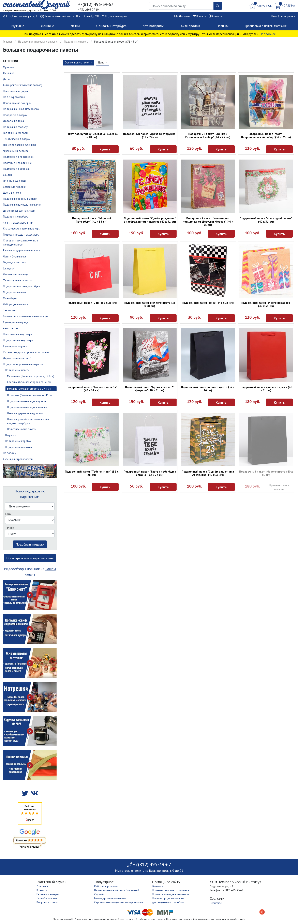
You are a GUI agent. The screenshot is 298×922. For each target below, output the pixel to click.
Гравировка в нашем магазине (266, 26)
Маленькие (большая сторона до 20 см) (30, 376)
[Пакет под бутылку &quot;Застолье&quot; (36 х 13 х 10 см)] (92, 102)
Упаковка (157, 886)
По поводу (9, 453)
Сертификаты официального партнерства (118, 902)
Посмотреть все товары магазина (30, 558)
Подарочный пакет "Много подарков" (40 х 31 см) (266, 304)
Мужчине (17, 26)
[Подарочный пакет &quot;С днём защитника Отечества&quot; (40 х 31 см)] (208, 439)
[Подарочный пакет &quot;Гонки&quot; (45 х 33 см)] (208, 271)
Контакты (216, 16)
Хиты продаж (190, 26)
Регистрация (287, 16)
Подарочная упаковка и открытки (38, 41)
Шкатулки (8, 268)
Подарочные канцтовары (18, 340)
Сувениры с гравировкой (18, 459)
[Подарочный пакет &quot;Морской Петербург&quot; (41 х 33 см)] (92, 186)
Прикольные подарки (16, 91)
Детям (75, 26)
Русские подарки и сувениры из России (26, 352)
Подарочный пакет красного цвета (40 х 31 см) (266, 388)
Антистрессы (10, 328)
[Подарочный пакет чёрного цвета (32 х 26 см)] (208, 355)
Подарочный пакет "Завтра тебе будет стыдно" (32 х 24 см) (149, 473)
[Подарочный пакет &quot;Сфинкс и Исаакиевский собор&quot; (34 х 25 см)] (208, 102)
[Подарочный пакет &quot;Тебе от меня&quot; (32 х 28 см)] (92, 439)
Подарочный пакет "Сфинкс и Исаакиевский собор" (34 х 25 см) (207, 135)
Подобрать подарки (30, 544)
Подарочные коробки (18, 441)
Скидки (7, 175)
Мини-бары (10, 298)
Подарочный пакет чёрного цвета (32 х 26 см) (208, 388)
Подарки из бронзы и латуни (20, 198)
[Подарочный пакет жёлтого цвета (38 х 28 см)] (150, 271)
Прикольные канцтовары (17, 334)
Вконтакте (216, 903)
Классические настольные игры (21, 228)
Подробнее (267, 34)
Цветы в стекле (12, 192)
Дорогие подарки (14, 121)
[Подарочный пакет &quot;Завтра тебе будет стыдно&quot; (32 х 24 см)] (150, 439)
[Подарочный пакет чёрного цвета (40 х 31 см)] (266, 439)
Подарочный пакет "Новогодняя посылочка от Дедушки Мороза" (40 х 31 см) (208, 222)
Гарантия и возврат (47, 894)
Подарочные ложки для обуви (21, 286)
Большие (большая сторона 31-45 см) (29, 388)
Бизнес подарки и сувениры (19, 145)
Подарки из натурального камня (22, 204)
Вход (274, 16)
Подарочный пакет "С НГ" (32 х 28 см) (91, 302)
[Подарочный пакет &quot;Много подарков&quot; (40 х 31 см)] (266, 271)
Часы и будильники (14, 256)
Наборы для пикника (15, 304)
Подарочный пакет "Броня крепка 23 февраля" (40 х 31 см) (150, 388)
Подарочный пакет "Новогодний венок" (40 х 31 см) (266, 220)
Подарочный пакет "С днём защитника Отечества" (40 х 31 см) (208, 473)
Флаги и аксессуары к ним (18, 222)
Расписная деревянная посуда (21, 250)
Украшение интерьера (16, 151)
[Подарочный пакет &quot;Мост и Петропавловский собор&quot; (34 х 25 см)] (266, 102)
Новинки (222, 26)
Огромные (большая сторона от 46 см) (30, 395)
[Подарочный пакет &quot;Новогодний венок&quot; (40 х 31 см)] (266, 186)
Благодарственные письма (110, 898)
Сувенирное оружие (15, 346)
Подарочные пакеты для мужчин (26, 401)
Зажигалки (9, 310)
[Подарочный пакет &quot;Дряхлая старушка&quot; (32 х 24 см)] (150, 102)
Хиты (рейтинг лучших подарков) (22, 85)
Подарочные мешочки (18, 447)
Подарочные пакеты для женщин (27, 407)
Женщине (47, 26)
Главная (8, 41)
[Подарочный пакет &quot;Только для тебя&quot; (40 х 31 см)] (92, 355)
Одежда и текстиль (14, 262)
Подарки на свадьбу (15, 127)
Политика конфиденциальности (171, 894)
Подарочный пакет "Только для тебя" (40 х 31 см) (91, 388)
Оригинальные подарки (17, 103)
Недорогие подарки (15, 115)
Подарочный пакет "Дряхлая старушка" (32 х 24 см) (149, 135)
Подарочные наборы (16, 216)
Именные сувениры (14, 180)
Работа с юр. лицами (106, 886)
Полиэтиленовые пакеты (21, 429)
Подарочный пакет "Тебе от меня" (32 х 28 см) (91, 473)
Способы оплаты (46, 898)
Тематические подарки (16, 139)
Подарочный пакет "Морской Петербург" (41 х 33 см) (91, 220)
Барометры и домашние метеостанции (25, 316)
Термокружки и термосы (17, 280)
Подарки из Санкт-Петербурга (21, 109)
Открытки (10, 435)
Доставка (184, 16)
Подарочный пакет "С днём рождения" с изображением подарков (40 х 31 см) (150, 220)
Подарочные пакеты (76, 41)
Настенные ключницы (16, 274)
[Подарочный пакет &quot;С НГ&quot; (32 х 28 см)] (92, 271)
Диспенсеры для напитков (19, 210)
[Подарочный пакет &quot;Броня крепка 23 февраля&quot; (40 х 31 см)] (150, 355)
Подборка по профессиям (18, 157)
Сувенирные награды (16, 322)
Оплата (201, 16)
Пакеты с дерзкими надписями (25, 413)
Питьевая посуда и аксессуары (21, 234)
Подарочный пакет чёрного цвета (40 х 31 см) (266, 473)
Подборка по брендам (16, 168)
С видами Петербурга (111, 26)
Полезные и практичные (17, 163)
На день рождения (14, 97)
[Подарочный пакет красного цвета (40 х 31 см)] (266, 355)
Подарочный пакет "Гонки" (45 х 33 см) (208, 302)
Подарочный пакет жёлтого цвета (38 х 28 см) (150, 304)
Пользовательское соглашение (170, 890)
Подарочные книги (14, 292)
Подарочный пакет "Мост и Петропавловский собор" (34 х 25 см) (266, 135)
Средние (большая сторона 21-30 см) (29, 382)
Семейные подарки (14, 187)
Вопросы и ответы (47, 902)
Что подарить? (153, 26)
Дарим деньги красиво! (17, 358)
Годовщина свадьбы (15, 133)
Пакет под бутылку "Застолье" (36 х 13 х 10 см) (92, 135)
